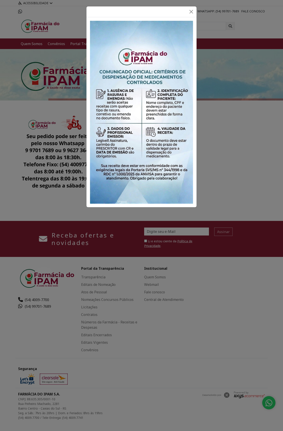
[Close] (191, 11)
